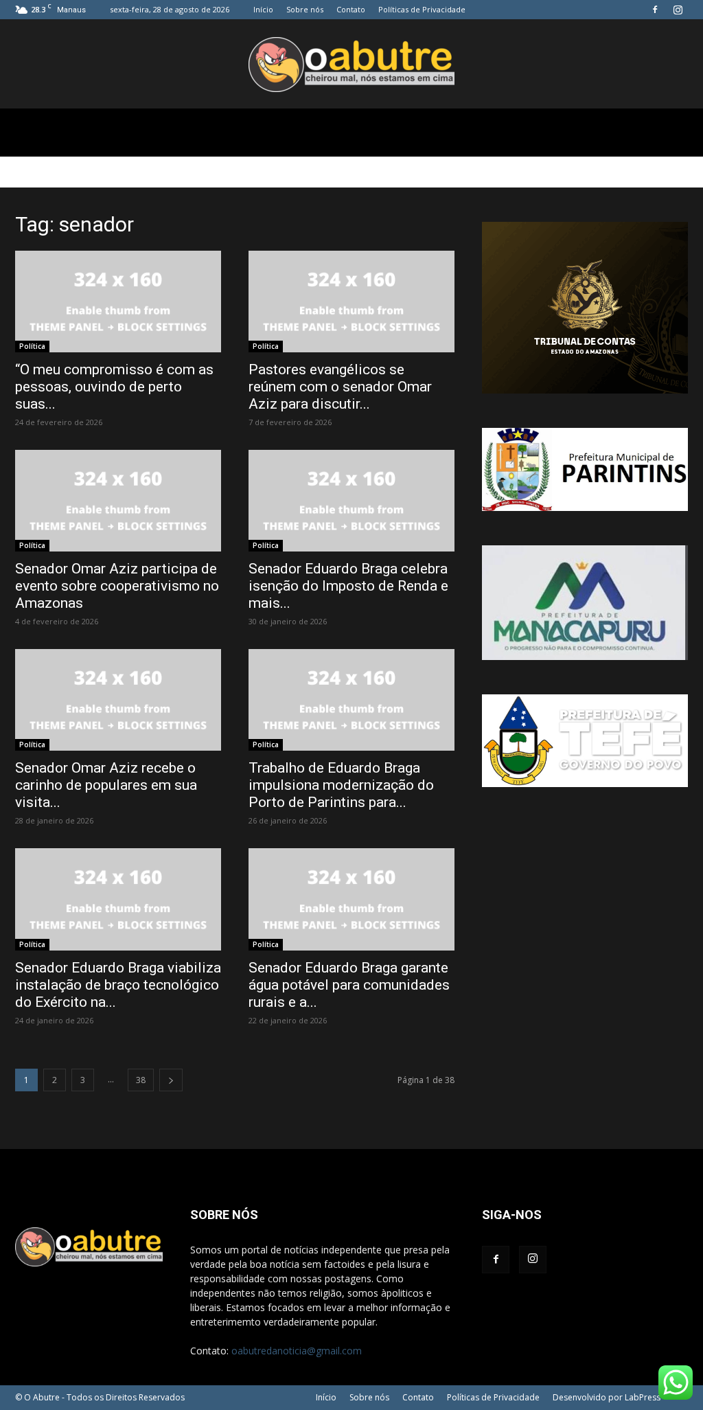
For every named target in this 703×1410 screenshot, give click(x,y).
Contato (350, 9)
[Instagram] (677, 9)
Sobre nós (304, 9)
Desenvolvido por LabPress (606, 1397)
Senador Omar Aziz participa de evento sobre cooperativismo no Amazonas (117, 585)
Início (263, 9)
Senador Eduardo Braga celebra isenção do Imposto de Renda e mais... (348, 585)
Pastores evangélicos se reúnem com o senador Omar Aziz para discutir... (340, 386)
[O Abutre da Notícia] (351, 64)
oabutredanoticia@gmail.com (296, 1350)
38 (141, 1080)
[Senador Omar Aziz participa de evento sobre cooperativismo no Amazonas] (118, 501)
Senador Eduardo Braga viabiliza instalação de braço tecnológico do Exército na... (118, 984)
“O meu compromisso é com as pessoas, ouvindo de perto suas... (114, 386)
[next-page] (171, 1080)
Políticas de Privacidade (421, 9)
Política (32, 346)
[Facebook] (655, 9)
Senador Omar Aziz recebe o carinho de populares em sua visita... (106, 785)
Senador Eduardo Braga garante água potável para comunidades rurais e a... (349, 984)
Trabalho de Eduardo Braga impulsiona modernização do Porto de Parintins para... (341, 785)
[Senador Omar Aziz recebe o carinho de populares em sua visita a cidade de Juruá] (118, 700)
